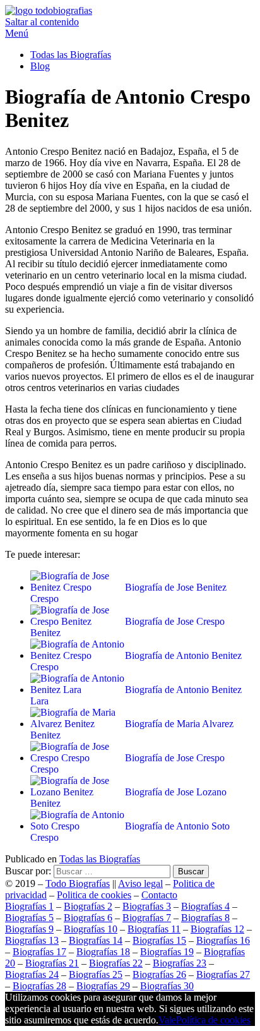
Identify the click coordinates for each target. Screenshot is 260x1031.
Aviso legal (140, 883)
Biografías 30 (167, 985)
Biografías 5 (29, 917)
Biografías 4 (205, 906)
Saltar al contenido (42, 21)
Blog (40, 66)
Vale (167, 1020)
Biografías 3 (146, 906)
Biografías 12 (217, 929)
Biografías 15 (159, 940)
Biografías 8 (205, 917)
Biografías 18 (103, 951)
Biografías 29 (103, 985)
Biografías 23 (179, 963)
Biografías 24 (32, 974)
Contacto (159, 894)
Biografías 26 (159, 974)
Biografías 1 (29, 906)
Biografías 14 (95, 940)
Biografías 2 (88, 906)
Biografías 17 (39, 951)
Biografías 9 (29, 929)
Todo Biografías (77, 883)
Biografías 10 (90, 929)
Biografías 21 (52, 963)
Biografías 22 (116, 963)
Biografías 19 (167, 951)
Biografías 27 (223, 974)
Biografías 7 (146, 917)
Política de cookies (213, 1020)
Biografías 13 (32, 940)
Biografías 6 (88, 917)
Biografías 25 (95, 974)
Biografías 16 (223, 940)
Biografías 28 (39, 985)
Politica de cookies (94, 894)
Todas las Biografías (70, 54)
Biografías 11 (153, 929)
